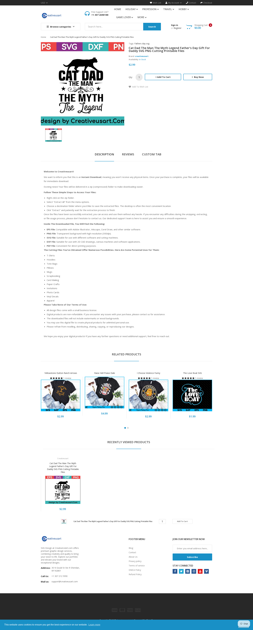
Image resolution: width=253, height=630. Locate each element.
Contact (132, 552)
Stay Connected (183, 565)
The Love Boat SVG (192, 373)
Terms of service (137, 565)
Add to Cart (164, 76)
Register (177, 28)
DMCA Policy (135, 570)
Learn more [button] (94, 624)
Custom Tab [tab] (151, 154)
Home (43, 37)
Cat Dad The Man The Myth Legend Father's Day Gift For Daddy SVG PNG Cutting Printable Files (63, 467)
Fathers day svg (141, 43)
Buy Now (198, 76)
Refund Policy (135, 574)
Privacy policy (135, 561)
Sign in (174, 25)
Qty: (131, 77)
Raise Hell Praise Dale (104, 373)
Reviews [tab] (128, 154)
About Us (133, 556)
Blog (131, 548)
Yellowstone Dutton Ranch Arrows (60, 373)
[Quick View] (72, 397)
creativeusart (141, 56)
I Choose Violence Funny (148, 373)
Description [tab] (104, 154)
